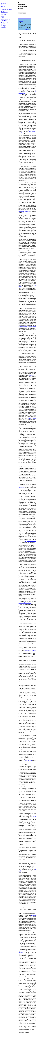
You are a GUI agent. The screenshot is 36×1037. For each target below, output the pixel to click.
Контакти (3, 4)
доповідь (3, 27)
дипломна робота (6, 19)
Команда (3, 3)
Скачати (21, 21)
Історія (3, 11)
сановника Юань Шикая (25, 603)
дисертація (4, 20)
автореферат (4, 12)
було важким (28, 760)
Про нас (3, 6)
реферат (27, 29)
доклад (3, 24)
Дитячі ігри (4, 22)
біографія (3, 14)
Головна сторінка (7, 9)
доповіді (3, 25)
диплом (3, 17)
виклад (3, 16)
